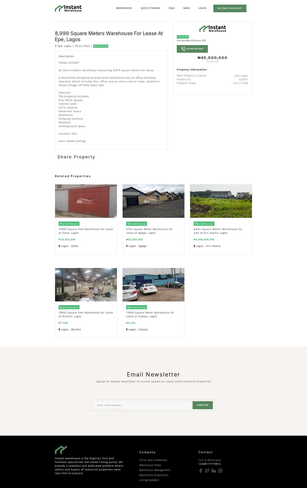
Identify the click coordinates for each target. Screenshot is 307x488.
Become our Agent (230, 8)
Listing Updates (149, 480)
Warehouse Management (155, 470)
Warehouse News (150, 465)
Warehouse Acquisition (153, 475)
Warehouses (125, 8)
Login (202, 8)
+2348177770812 (209, 463)
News (186, 8)
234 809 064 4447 (194, 48)
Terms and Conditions (153, 460)
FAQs (172, 8)
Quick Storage (151, 8)
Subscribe (203, 405)
